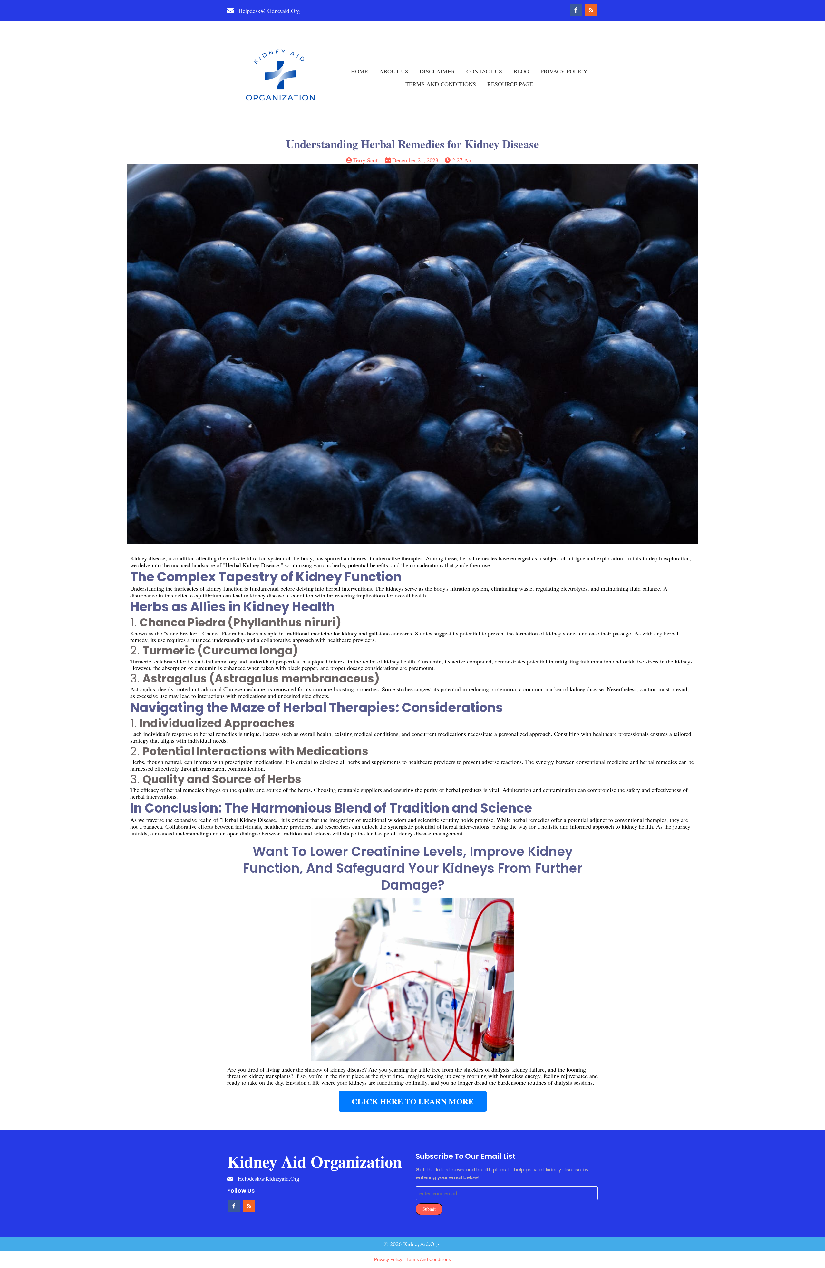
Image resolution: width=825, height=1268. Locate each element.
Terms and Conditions (428, 1259)
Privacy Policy (388, 1259)
